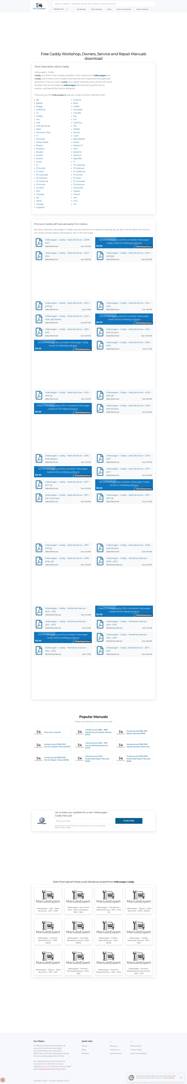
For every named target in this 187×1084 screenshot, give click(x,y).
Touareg (40, 194)
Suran (39, 162)
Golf (38, 122)
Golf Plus (77, 122)
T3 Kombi (40, 168)
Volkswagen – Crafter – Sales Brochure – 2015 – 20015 (109, 940)
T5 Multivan (79, 184)
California (40, 109)
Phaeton (40, 149)
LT (37, 136)
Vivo (75, 201)
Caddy (76, 106)
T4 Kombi (77, 175)
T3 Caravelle (79, 165)
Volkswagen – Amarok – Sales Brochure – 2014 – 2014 (108, 971)
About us (114, 1046)
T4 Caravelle (42, 175)
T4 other (77, 178)
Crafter (39, 116)
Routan (39, 152)
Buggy (39, 106)
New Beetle (79, 139)
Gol (75, 119)
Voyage (39, 204)
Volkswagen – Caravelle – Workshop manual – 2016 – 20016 (78, 940)
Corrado (77, 113)
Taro (38, 191)
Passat (39, 145)
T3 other (40, 171)
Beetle (39, 103)
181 (37, 100)
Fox (38, 119)
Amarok (77, 100)
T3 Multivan (79, 168)
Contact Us (114, 1050)
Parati (76, 142)
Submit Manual (142, 9)
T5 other (40, 188)
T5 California (42, 181)
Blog (109, 9)
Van (75, 197)
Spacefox (77, 158)
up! (37, 197)
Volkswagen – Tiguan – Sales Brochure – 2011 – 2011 (48, 971)
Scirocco (77, 155)
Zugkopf (40, 207)
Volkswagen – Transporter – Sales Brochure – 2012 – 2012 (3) (109, 909)
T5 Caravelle (79, 181)
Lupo (75, 136)
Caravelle (77, 109)
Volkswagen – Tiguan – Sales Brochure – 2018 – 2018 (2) (139, 909)
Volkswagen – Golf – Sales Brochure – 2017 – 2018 (48, 909)
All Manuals (81, 9)
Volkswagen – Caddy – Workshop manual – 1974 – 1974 (139, 940)
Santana (77, 152)
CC (37, 113)
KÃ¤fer (76, 129)
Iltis (75, 126)
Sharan (39, 158)
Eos (75, 116)
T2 (37, 165)
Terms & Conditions (138, 1053)
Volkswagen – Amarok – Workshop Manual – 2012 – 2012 (78, 971)
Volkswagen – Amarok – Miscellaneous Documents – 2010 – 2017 (139, 971)
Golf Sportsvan (43, 126)
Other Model (42, 142)
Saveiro (39, 155)
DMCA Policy (135, 1046)
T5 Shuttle (78, 188)
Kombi (76, 132)
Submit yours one (46, 1069)
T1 (74, 162)
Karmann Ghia (43, 132)
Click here (171, 1078)
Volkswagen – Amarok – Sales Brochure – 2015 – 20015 (48, 940)
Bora (75, 103)
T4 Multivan (41, 178)
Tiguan (76, 191)
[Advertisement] (93, 32)
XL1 (74, 204)
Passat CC (78, 145)
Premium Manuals (124, 9)
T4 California (79, 171)
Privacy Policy (136, 1050)
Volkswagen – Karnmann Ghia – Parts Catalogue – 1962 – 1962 (78, 909)
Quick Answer (116, 1053)
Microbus (40, 139)
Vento (39, 201)
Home (84, 1046)
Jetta (38, 129)
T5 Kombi (40, 184)
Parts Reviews (96, 9)
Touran (76, 194)
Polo (75, 149)
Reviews (85, 1053)
